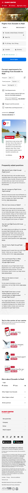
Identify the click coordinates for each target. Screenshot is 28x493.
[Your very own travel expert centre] (14, 356)
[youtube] (18, 436)
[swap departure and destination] (23, 35)
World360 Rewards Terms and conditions (11, 482)
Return (4, 27)
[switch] (15, 55)
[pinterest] (22, 436)
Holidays (13, 5)
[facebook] (3, 436)
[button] (8, 49)
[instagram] (7, 436)
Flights (5, 5)
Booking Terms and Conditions (8, 466)
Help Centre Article (12, 200)
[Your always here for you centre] (14, 369)
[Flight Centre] (10, 2)
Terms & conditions (15, 477)
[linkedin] (14, 436)
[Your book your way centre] (14, 332)
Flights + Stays (22, 5)
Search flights (14, 59)
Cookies (4, 477)
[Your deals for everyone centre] (14, 344)
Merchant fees (22, 464)
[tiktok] (10, 436)
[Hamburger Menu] (2, 2)
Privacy (8, 477)
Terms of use (5, 479)
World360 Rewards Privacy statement (11, 484)
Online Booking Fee (18, 461)
